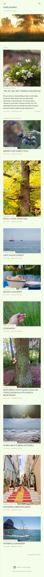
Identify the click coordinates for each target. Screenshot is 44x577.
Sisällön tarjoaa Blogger (24, 567)
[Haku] (39, 3)
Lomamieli (9, 328)
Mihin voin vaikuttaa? (16, 151)
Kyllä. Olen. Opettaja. (15, 218)
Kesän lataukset (12, 291)
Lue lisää (37, 111)
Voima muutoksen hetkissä (18, 445)
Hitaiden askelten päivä (16, 507)
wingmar (28, 571)
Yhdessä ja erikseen (14, 543)
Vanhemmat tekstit (34, 554)
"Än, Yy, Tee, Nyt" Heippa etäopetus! (21, 91)
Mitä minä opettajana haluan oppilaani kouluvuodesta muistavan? (20, 392)
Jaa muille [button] (6, 111)
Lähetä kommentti (16, 111)
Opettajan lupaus (13, 255)
